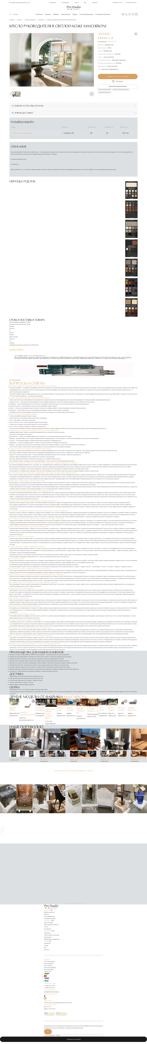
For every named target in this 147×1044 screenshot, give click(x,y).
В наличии (39, 14)
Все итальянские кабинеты (105, 89)
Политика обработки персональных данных (90, 1026)
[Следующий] (91, 94)
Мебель (56, 14)
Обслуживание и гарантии (51, 924)
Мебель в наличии (49, 912)
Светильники (65, 14)
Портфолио (53, 2)
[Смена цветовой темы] (126, 14)
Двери (75, 14)
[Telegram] (44, 996)
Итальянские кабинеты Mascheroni (121, 89)
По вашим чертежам (102, 14)
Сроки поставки (48, 922)
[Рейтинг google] (61, 1015)
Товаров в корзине (74, 1039)
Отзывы (46, 945)
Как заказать (65, 2)
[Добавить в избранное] (17, 701)
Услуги (76, 2)
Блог (85, 2)
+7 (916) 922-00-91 (49, 988)
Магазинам (47, 933)
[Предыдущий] (11, 94)
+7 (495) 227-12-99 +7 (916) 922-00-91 (124, 2)
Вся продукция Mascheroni (105, 92)
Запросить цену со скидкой (117, 76)
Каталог (16, 14)
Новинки (48, 14)
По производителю (86, 14)
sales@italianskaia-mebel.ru (51, 992)
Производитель (107, 41)
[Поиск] (129, 14)
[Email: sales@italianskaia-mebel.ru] (123, 14)
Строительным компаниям (51, 935)
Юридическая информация (51, 939)
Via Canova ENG (16, 380)
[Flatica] (73, 998)
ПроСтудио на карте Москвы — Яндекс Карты (73, 903)
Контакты (94, 2)
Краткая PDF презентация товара (118, 86)
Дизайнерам (47, 937)
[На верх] (48, 1031)
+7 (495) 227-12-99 (49, 985)
